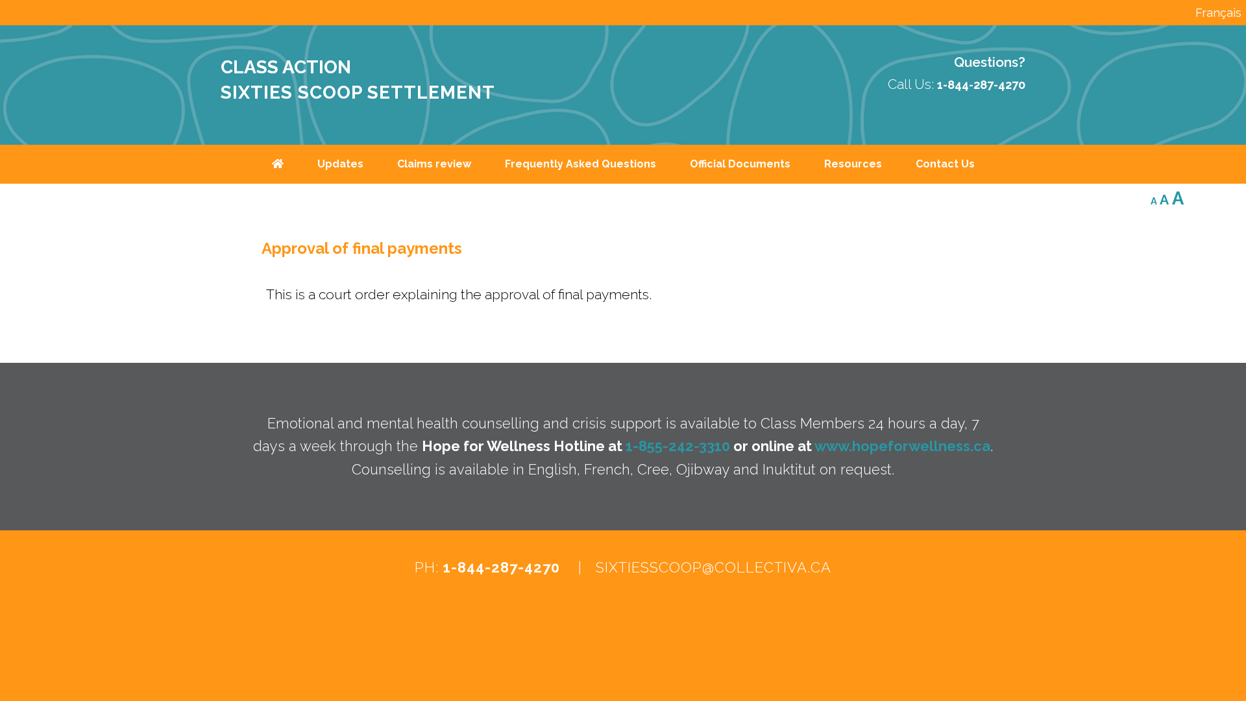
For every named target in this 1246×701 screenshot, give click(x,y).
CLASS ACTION (286, 67)
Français (1218, 12)
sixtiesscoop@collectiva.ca (713, 567)
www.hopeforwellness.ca (902, 445)
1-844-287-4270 (501, 567)
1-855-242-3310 (678, 445)
